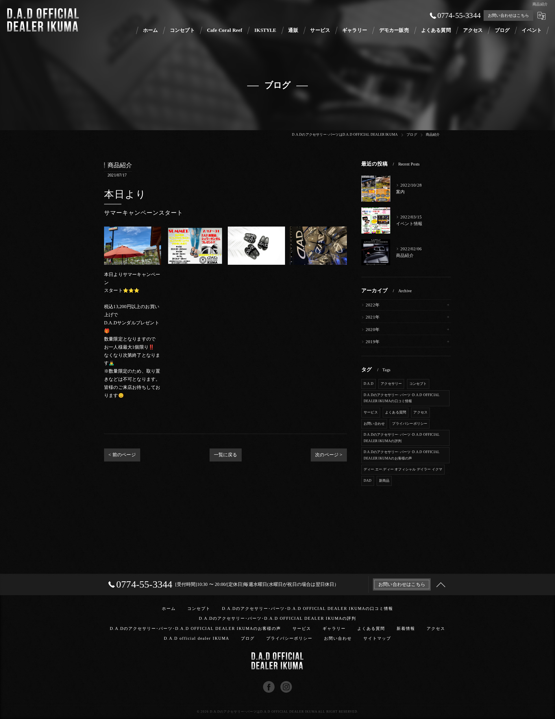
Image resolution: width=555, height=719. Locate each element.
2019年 (373, 341)
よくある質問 (395, 412)
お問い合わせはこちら (508, 15)
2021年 (373, 317)
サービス (371, 412)
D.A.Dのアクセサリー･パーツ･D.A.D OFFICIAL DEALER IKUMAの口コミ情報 (401, 398)
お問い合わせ (374, 424)
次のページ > (328, 454)
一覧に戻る (225, 454)
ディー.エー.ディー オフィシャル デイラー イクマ (403, 469)
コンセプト (418, 384)
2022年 (373, 305)
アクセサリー (391, 384)
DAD (368, 481)
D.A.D (368, 384)
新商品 (384, 481)
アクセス (420, 412)
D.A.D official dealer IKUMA (196, 638)
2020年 (373, 329)
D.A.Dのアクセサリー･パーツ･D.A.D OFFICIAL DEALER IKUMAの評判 (401, 438)
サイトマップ (377, 638)
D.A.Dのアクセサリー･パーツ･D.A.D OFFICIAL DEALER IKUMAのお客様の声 (401, 455)
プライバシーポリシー (409, 424)
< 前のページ (122, 454)
